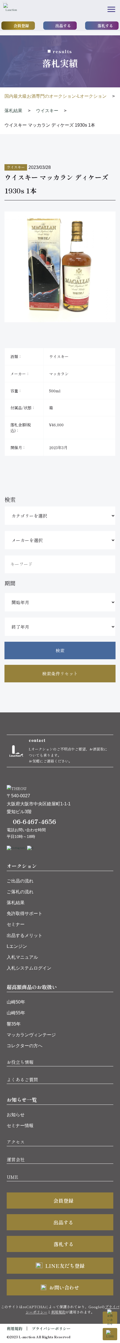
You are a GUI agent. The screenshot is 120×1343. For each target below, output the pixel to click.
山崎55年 (16, 1012)
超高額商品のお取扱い (32, 986)
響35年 (14, 1024)
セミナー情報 (20, 1125)
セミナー (16, 924)
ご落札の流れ (20, 891)
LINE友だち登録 (65, 1265)
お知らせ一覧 (22, 1099)
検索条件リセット (60, 673)
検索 (60, 650)
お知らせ (16, 1114)
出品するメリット (24, 935)
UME (12, 1177)
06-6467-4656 (34, 821)
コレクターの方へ (24, 1045)
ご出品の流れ (20, 881)
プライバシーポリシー (51, 1328)
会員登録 (21, 25)
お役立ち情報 (20, 1062)
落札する (105, 25)
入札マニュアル (22, 957)
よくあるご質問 (22, 1079)
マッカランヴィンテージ (31, 1034)
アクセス (16, 1141)
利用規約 (58, 1312)
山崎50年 (16, 1002)
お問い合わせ (64, 1287)
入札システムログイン (29, 968)
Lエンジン (17, 946)
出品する (63, 25)
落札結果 (16, 902)
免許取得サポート (24, 913)
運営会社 (16, 1159)
